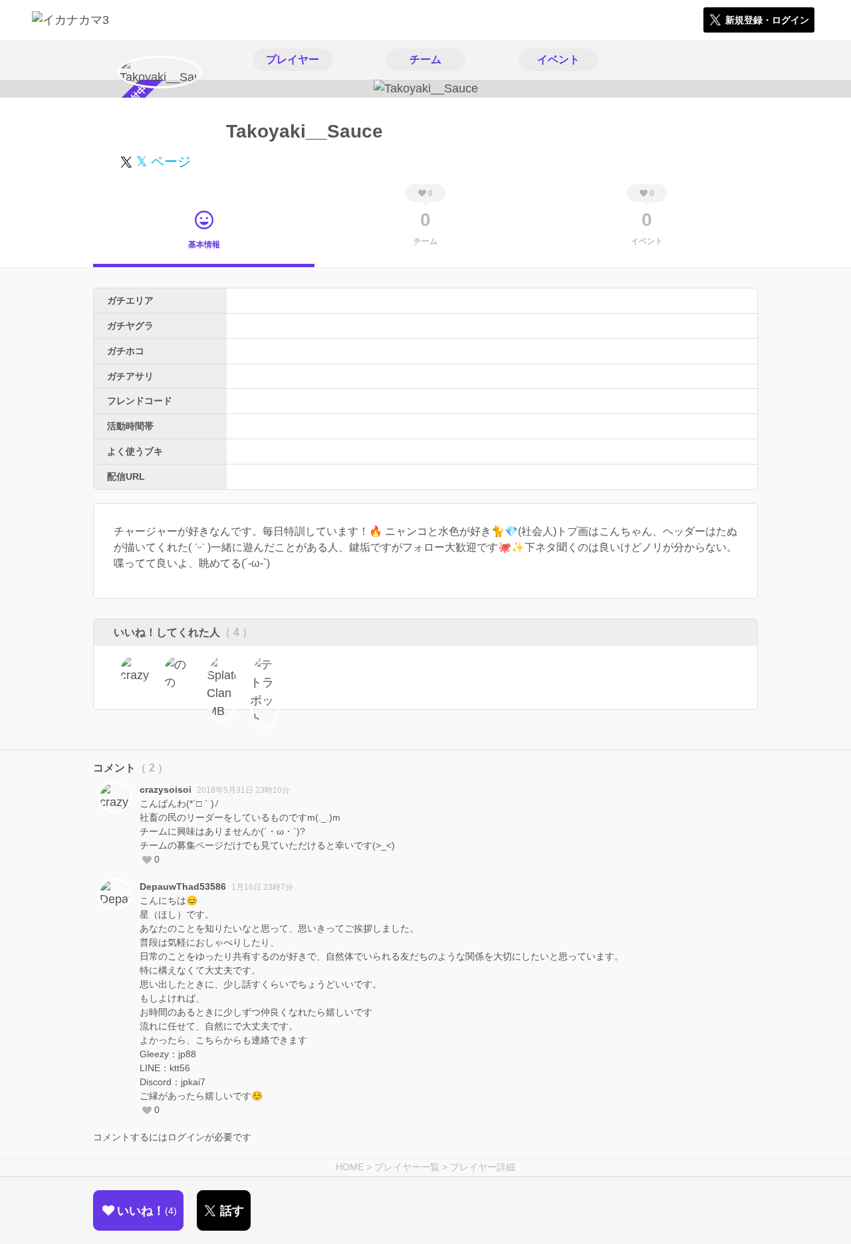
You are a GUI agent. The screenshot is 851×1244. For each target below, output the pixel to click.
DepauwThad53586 (183, 886)
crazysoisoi (165, 789)
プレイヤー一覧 (406, 1167)
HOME (350, 1167)
